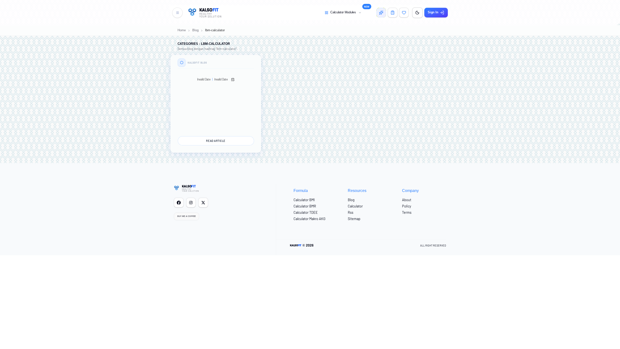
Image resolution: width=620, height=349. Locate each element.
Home (182, 30)
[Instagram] (191, 202)
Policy (406, 206)
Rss (350, 212)
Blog (195, 30)
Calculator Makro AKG (310, 219)
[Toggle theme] (417, 13)
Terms (406, 212)
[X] (203, 202)
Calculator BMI (304, 200)
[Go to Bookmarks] (404, 12)
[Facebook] (179, 202)
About (406, 200)
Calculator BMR (305, 206)
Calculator (355, 206)
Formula (301, 190)
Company (410, 190)
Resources (357, 190)
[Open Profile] (392, 12)
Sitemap (354, 219)
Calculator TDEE (306, 212)
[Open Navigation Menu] (177, 13)
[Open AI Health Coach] (381, 12)
